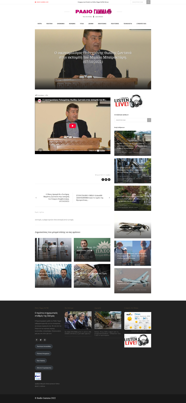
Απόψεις (51, 255)
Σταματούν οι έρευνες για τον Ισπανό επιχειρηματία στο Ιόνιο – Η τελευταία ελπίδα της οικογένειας (132, 255)
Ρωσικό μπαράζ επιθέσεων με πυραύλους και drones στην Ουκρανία (132, 282)
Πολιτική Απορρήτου (43, 353)
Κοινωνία (47, 257)
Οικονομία (53, 257)
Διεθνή (51, 283)
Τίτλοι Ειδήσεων (43, 255)
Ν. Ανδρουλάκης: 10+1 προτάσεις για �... (87, 249)
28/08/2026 (123, 152)
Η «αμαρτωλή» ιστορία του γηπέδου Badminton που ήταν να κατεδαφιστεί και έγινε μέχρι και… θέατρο (132, 170)
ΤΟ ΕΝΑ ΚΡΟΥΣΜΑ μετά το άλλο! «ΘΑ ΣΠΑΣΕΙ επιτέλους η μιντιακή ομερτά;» (78, 332)
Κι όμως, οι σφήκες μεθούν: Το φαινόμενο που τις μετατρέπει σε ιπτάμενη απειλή (130, 226)
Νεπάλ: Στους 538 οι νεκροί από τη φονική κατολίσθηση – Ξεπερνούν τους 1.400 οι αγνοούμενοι (132, 145)
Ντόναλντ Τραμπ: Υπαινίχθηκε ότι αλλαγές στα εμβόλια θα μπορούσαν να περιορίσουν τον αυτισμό (132, 198)
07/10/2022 (89, 81)
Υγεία (136, 207)
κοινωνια (40, 257)
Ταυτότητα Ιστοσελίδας (44, 346)
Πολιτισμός (132, 235)
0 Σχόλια (100, 81)
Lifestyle (132, 178)
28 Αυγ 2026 (43, 253)
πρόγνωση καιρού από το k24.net (138, 330)
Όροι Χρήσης (41, 360)
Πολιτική (40, 258)
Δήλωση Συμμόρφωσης (44, 368)
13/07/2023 (70, 338)
